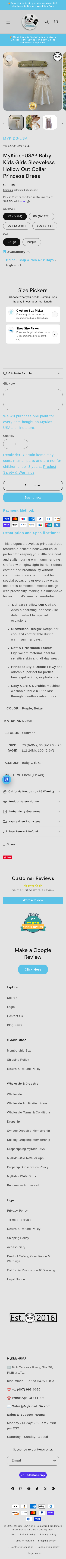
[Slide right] (62, 123)
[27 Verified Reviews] (33, 939)
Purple (32, 242)
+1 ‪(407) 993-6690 (26, 1389)
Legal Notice (16, 1279)
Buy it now (33, 497)
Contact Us (15, 1016)
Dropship (13, 1121)
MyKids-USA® (22, 1526)
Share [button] (11, 844)
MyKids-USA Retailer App (25, 1158)
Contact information (22, 1547)
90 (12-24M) (17, 225)
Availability (16, 252)
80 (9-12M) (41, 216)
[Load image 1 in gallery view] (16, 122)
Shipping (8, 190)
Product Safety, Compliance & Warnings (28, 1259)
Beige (12, 242)
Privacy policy (48, 1534)
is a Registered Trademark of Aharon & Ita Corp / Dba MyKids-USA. (36, 1530)
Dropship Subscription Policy (28, 1167)
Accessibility (16, 1247)
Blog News (14, 1025)
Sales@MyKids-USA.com (31, 1406)
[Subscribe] (54, 1461)
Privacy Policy (17, 1210)
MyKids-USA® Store (21, 1176)
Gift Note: (9, 383)
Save (9, 857)
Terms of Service (19, 1219)
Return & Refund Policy (24, 1068)
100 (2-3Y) (45, 225)
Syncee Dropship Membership (28, 1130)
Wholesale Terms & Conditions (29, 1112)
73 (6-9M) (15, 216)
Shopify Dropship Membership (28, 1140)
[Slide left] (4, 123)
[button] (8, 21)
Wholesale (14, 1094)
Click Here (33, 969)
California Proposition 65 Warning (31, 1270)
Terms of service (24, 1540)
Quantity (8, 435)
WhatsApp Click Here (28, 1398)
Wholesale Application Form (27, 1103)
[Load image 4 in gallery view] (49, 122)
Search (12, 997)
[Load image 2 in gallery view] (33, 122)
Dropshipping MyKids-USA (26, 1149)
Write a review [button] (33, 900)
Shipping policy (47, 1540)
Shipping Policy (18, 1059)
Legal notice (35, 1553)
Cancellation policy (49, 1547)
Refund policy (28, 1534)
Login (11, 1007)
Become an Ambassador (24, 1185)
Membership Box (19, 1050)
